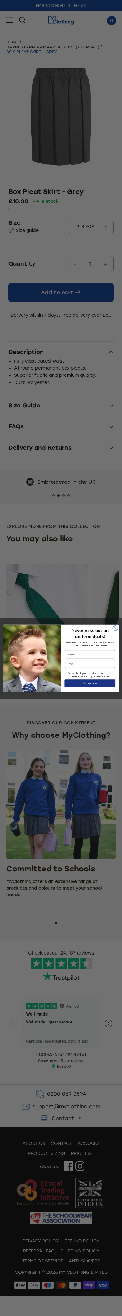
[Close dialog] (115, 628)
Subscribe (90, 683)
